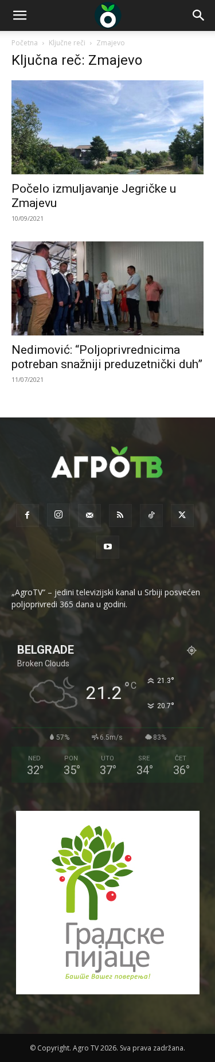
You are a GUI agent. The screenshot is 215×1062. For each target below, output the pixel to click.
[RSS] (120, 515)
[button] (19, 15)
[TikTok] (151, 515)
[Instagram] (58, 514)
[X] (182, 515)
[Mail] (89, 515)
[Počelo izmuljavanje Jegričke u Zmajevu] (107, 127)
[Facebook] (27, 515)
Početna (24, 43)
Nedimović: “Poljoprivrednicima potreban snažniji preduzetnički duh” (106, 357)
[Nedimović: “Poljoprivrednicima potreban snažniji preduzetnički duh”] (107, 288)
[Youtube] (107, 547)
